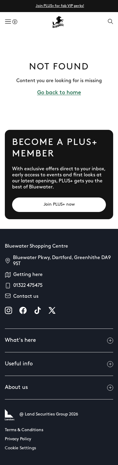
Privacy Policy (18, 439)
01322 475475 (28, 285)
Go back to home (59, 93)
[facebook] (23, 310)
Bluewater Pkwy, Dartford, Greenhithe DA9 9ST (62, 260)
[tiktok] (37, 310)
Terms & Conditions (24, 430)
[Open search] (110, 22)
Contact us (25, 296)
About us (16, 387)
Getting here (28, 274)
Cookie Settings (20, 448)
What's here (20, 340)
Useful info (19, 364)
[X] (52, 310)
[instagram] (8, 310)
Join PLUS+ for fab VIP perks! (60, 6)
